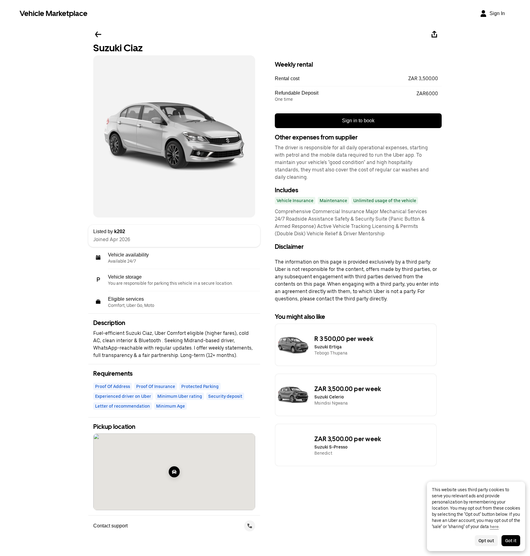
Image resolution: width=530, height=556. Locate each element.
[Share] (434, 34)
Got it (511, 540)
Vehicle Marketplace (53, 13)
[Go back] (98, 34)
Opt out (486, 540)
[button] (358, 78)
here (494, 526)
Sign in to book (358, 120)
